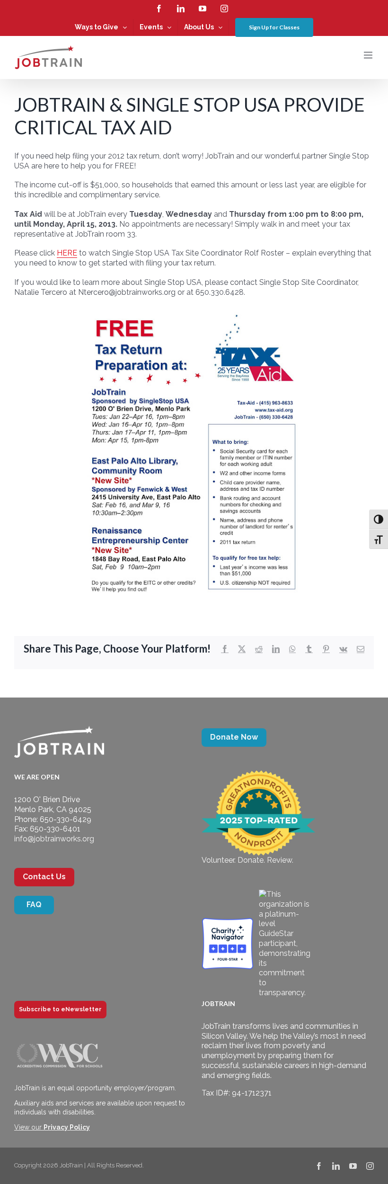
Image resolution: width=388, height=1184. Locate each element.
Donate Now (234, 737)
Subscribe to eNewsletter (60, 1009)
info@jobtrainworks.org (54, 838)
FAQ (34, 904)
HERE (67, 252)
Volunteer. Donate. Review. (247, 860)
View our (52, 1127)
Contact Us (44, 876)
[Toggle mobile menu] (369, 55)
